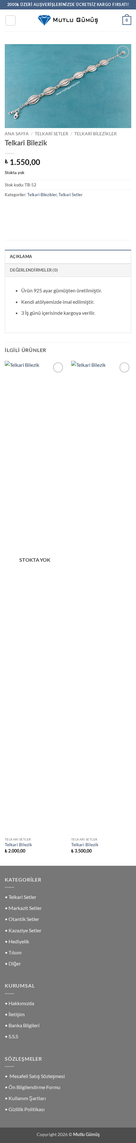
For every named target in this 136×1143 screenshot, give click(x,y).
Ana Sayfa (17, 133)
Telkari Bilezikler (95, 133)
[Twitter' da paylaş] (33, 208)
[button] (10, 20)
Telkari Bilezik (18, 844)
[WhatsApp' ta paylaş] (10, 208)
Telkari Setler (51, 133)
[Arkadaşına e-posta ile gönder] (45, 208)
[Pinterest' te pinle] (56, 208)
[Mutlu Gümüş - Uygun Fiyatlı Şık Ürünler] (68, 20)
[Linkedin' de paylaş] (67, 208)
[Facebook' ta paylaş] (22, 208)
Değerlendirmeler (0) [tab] (34, 270)
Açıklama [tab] (21, 257)
